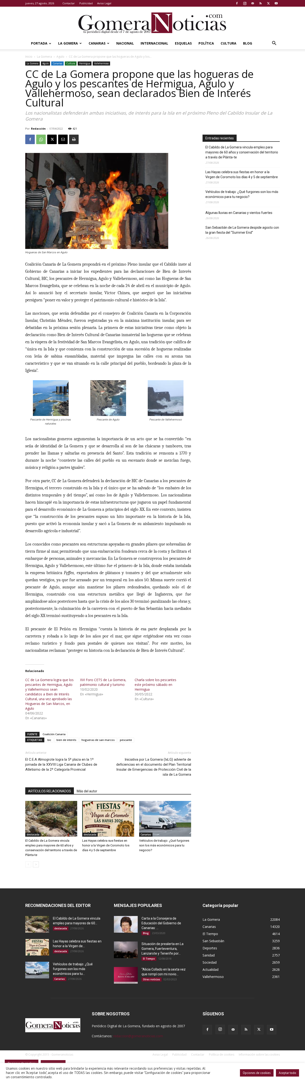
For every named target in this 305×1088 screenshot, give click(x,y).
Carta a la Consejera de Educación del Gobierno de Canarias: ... (161, 923)
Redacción (38, 128)
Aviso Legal (104, 3)
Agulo (60, 57)
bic (49, 740)
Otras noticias (151, 979)
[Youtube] (276, 3)
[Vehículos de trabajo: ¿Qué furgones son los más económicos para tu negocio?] (165, 819)
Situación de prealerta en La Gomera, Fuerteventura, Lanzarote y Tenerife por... (162, 948)
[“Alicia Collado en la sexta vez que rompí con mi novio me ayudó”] (126, 975)
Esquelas (183, 43)
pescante (126, 740)
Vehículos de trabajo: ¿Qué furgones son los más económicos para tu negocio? (164, 845)
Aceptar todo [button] (287, 1073)
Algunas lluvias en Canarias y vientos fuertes (238, 213)
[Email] (63, 139)
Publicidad (86, 3)
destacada (33, 834)
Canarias (97, 43)
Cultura (228, 43)
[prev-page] (28, 864)
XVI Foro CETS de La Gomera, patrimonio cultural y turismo (103, 682)
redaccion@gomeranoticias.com (138, 1036)
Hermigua (84, 63)
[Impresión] (74, 139)
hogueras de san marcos (98, 740)
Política (206, 43)
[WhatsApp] (41, 139)
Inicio (28, 57)
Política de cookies (221, 1055)
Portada (39, 43)
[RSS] (260, 3)
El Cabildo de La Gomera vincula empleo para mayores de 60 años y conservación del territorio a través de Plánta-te (241, 152)
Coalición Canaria (54, 734)
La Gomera (68, 43)
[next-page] (36, 864)
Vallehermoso (101, 63)
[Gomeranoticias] (152, 22)
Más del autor (87, 791)
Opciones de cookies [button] (257, 1073)
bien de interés (66, 740)
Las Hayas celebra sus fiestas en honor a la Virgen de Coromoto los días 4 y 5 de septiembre (105, 845)
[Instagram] (244, 3)
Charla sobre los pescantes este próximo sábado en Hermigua (155, 685)
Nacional (125, 43)
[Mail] (252, 3)
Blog (247, 43)
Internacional (154, 43)
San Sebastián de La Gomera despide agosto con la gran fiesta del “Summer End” (242, 230)
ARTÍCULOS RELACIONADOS (49, 791)
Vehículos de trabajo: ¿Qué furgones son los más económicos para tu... (73, 969)
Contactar (68, 3)
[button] (274, 43)
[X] (268, 3)
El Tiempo (149, 958)
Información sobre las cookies (259, 1055)
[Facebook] (236, 3)
